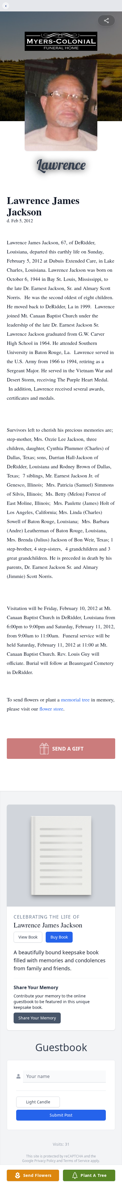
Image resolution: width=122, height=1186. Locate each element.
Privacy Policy (45, 1160)
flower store (51, 708)
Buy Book (59, 937)
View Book (27, 937)
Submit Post (61, 1115)
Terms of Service (76, 1160)
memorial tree (75, 699)
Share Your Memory (37, 1018)
